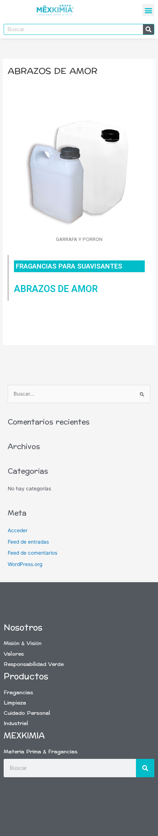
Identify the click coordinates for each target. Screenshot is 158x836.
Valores (14, 654)
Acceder (18, 530)
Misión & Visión (23, 643)
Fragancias (18, 692)
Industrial (16, 723)
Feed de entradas (28, 542)
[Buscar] (148, 29)
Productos (26, 676)
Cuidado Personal (27, 713)
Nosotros (23, 627)
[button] (148, 10)
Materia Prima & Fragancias (41, 751)
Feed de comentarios (32, 553)
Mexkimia (24, 735)
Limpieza (15, 702)
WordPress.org (25, 564)
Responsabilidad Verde (34, 664)
